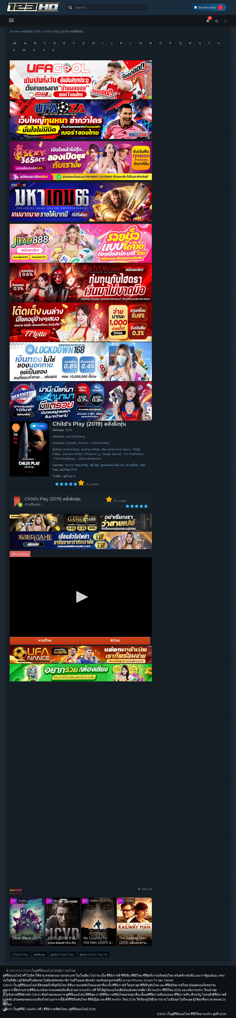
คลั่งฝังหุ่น (39, 954)
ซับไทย (94, 465)
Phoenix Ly (92, 454)
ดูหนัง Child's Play (62, 954)
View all (146, 889)
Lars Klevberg (75, 436)
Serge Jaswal (111, 454)
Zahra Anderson (90, 458)
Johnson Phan (72, 454)
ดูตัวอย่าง (69, 476)
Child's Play (20, 954)
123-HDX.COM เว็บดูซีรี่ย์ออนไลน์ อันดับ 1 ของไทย (42, 970)
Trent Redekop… (65, 458)
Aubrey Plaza (90, 449)
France (83, 443)
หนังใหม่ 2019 (31, 31)
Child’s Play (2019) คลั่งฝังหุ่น (52, 499)
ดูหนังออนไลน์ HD (112, 465)
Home (14, 31)
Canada (70, 443)
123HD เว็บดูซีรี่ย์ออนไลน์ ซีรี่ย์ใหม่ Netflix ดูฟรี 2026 (34, 6)
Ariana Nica (71, 449)
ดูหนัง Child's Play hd (93, 954)
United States (99, 443)
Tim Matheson (133, 454)
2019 (68, 430)
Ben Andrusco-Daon (116, 449)
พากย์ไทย (132, 465)
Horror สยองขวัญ (76, 465)
